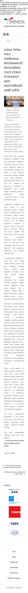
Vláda (12, 453)
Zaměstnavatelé (14, 562)
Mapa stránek (14, 572)
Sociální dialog (14, 567)
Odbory (14, 556)
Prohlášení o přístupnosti (14, 578)
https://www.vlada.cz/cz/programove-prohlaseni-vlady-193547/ (14, 443)
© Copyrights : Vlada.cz (14, 587)
